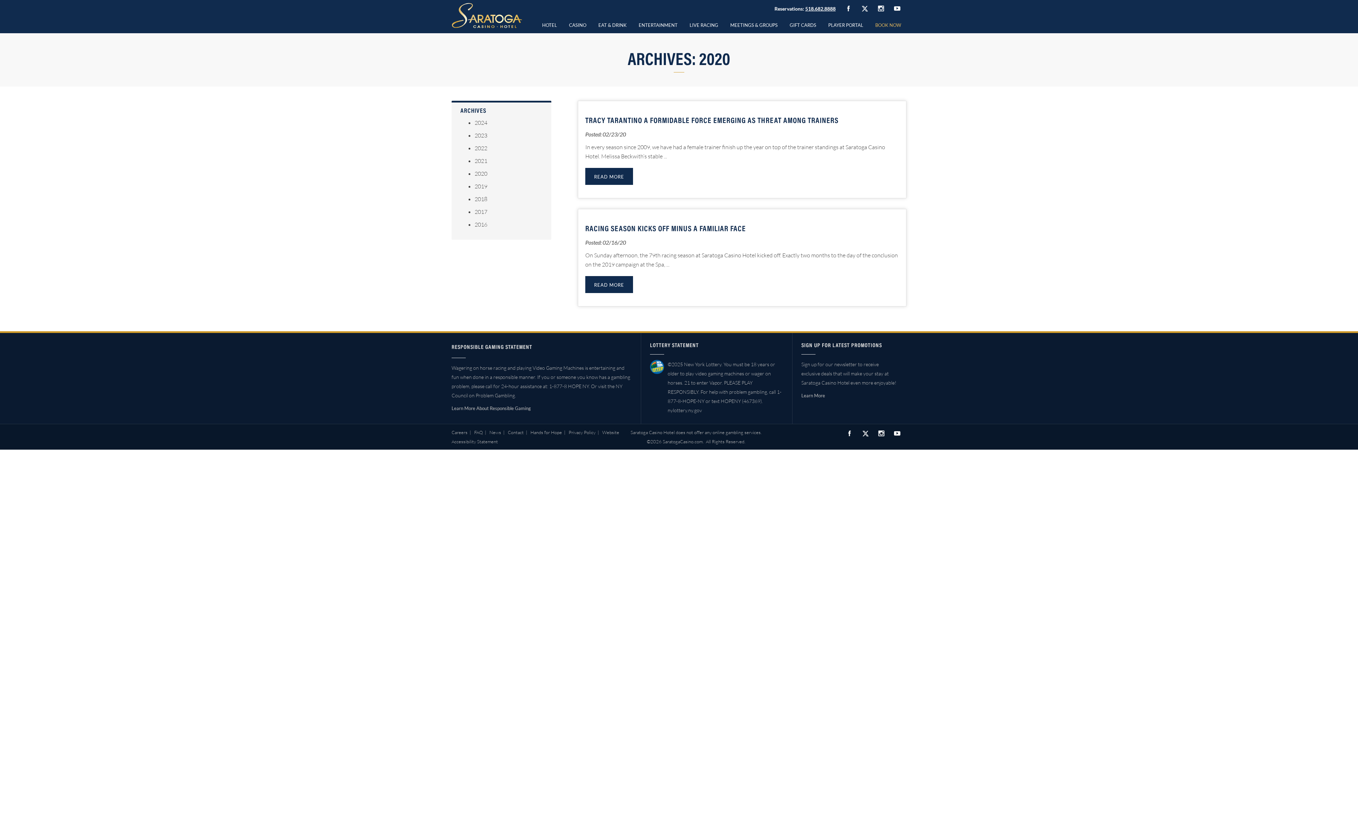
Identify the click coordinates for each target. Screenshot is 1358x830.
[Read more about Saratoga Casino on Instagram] (881, 8)
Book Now (888, 25)
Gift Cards (803, 25)
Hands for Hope (546, 432)
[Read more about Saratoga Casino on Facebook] (848, 8)
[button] (578, 24)
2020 (481, 173)
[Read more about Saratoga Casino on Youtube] (897, 8)
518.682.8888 (820, 9)
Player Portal (845, 25)
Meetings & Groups (754, 25)
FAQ (478, 432)
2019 (481, 186)
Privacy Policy (582, 432)
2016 (481, 224)
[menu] (578, 24)
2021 (481, 160)
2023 (481, 135)
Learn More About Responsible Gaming (491, 408)
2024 (481, 122)
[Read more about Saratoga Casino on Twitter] (864, 8)
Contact (516, 432)
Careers (460, 432)
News (495, 432)
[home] (487, 15)
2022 (481, 148)
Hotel (549, 25)
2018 (481, 199)
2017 (481, 211)
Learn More (813, 395)
